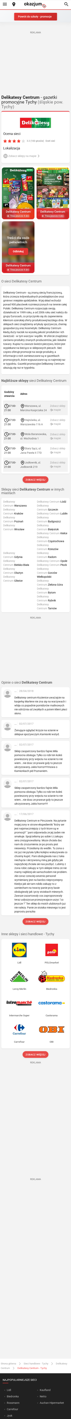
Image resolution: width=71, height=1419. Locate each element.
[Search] (66, 4)
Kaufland (45, 1390)
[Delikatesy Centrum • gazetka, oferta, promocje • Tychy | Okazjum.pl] (35, 122)
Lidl (9, 1390)
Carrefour (12, 1409)
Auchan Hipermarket (52, 1402)
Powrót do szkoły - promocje (35, 16)
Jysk (9, 1415)
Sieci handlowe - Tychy (36, 1363)
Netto (43, 1396)
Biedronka (13, 1396)
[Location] (13, 5)
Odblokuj (18, 251)
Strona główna (8, 1363)
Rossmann (13, 1402)
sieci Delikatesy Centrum (33, 381)
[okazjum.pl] (35, 5)
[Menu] (4, 4)
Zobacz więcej (35, 479)
